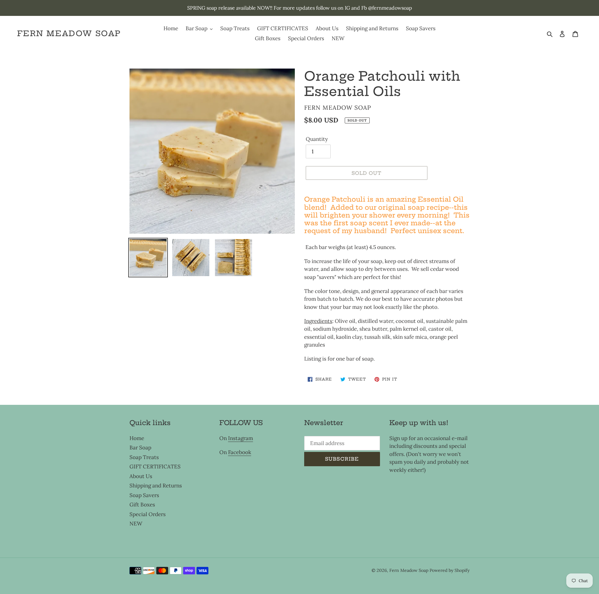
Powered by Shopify (450, 570)
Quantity (317, 139)
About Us (140, 476)
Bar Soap (140, 447)
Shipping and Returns (155, 485)
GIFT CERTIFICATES (155, 466)
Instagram (240, 438)
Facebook (239, 452)
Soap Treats (144, 457)
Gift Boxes (142, 504)
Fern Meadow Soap (69, 33)
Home (136, 438)
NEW (135, 523)
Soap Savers (144, 495)
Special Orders (147, 514)
